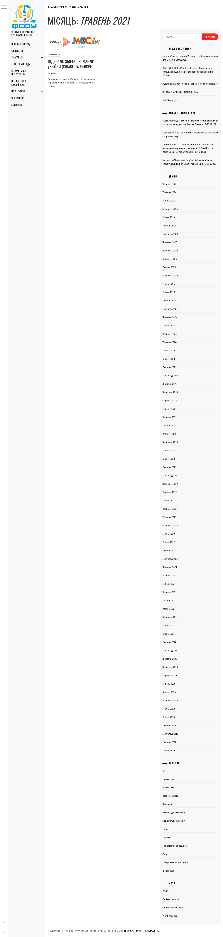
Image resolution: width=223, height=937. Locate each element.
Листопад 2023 (170, 375)
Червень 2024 (169, 334)
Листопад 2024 (170, 309)
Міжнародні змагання (173, 812)
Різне (165, 854)
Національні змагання (173, 820)
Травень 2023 (169, 425)
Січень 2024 (168, 359)
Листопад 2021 (170, 559)
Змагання (17, 57)
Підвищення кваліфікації (18, 82)
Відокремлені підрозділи (19, 72)
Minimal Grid (129, 931)
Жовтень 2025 (169, 242)
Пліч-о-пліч (18, 91)
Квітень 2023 (169, 434)
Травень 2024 (169, 342)
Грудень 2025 (169, 225)
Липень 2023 (169, 409)
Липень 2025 (169, 267)
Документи (54, 55)
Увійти (165, 891)
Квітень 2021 (169, 609)
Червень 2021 (169, 592)
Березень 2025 (170, 275)
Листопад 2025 (170, 234)
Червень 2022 (169, 509)
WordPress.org (169, 916)
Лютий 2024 (168, 350)
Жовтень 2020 (169, 659)
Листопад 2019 (170, 734)
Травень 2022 (169, 517)
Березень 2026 (170, 209)
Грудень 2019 (169, 725)
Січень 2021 (168, 634)
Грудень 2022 (169, 467)
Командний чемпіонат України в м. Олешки (184, 152)
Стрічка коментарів (172, 907)
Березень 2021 (170, 617)
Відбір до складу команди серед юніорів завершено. (190, 83)
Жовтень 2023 (169, 384)
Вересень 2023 (170, 392)
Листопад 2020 (170, 650)
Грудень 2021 (169, 550)
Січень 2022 (168, 542)
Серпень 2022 (169, 492)
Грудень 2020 (169, 642)
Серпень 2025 (169, 259)
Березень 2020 (170, 700)
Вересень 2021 (170, 575)
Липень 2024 (169, 325)
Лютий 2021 (168, 625)
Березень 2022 (170, 525)
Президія (167, 837)
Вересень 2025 (170, 250)
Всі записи (17, 98)
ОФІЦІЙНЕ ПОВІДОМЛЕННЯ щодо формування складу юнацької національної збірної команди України (187, 72)
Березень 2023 (170, 442)
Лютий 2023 (168, 450)
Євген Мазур (169, 120)
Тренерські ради (20, 64)
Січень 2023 (168, 459)
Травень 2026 (169, 192)
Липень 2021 (169, 584)
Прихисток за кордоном (175, 845)
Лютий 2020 (168, 709)
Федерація (17, 51)
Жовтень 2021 (169, 567)
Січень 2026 (168, 217)
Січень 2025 (168, 292)
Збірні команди (170, 795)
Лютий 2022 (168, 534)
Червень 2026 (169, 184)
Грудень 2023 (169, 367)
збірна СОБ (168, 787)
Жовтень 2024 (169, 317)
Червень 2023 (169, 417)
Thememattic (150, 931)
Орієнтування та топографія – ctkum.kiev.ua (184, 132)
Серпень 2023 (169, 400)
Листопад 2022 (170, 475)
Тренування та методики (175, 862)
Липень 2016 (169, 750)
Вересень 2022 (170, 484)
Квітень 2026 (169, 200)
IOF (164, 770)
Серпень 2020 (169, 675)
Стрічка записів (170, 899)
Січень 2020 (168, 717)
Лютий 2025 (168, 284)
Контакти (17, 104)
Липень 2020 (169, 684)
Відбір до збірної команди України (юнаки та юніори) (71, 64)
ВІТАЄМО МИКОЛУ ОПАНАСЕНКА (180, 92)
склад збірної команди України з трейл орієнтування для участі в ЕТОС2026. (190, 58)
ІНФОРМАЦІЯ (169, 100)
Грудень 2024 (169, 300)
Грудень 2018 (169, 742)
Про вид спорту (20, 44)
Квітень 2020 (169, 692)
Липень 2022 (169, 500)
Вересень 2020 (170, 667)
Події (165, 829)
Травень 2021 (169, 600)
